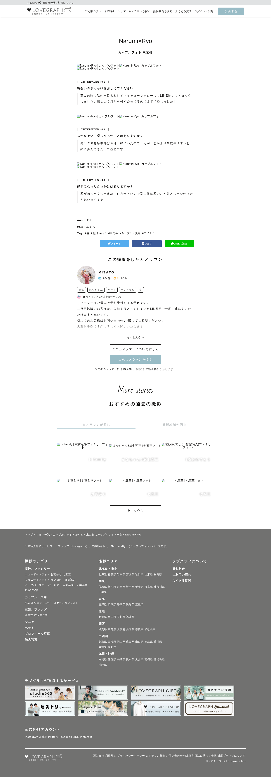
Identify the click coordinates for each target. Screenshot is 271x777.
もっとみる (135, 510)
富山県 (112, 616)
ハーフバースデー (36, 585)
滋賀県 (103, 629)
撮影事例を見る (163, 11)
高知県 (112, 647)
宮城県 (130, 574)
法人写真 (31, 639)
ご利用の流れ (93, 11)
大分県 (139, 659)
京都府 (112, 629)
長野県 (103, 604)
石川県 (121, 616)
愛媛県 (103, 647)
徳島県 (149, 641)
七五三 (67, 574)
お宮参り (56, 574)
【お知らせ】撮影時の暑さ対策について (50, 2)
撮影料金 (178, 568)
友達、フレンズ (36, 609)
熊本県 (130, 659)
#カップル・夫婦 (130, 233)
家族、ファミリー (37, 568)
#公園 (103, 233)
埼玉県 (130, 586)
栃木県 (112, 586)
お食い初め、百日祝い (62, 579)
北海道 (103, 574)
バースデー (55, 585)
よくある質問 (183, 11)
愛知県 (130, 604)
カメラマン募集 (155, 755)
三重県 (139, 604)
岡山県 (121, 641)
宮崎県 (149, 659)
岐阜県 (112, 604)
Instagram (31, 736)
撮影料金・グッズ (115, 11)
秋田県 (139, 574)
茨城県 (103, 586)
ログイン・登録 (204, 11)
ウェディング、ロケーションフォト (56, 602)
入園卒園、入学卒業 (75, 585)
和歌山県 (150, 629)
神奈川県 (159, 586)
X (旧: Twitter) (48, 736)
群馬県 (121, 586)
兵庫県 (130, 629)
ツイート (116, 243)
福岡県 (103, 659)
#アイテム (148, 233)
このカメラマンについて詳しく (135, 349)
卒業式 (29, 615)
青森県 (112, 574)
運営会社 (98, 755)
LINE (76, 736)
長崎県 (121, 659)
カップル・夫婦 (36, 597)
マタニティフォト (36, 579)
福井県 (130, 616)
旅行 (46, 615)
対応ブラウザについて (231, 755)
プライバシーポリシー (131, 755)
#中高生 (113, 233)
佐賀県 (112, 659)
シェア (148, 243)
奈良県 (139, 629)
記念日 (29, 602)
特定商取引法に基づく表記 (200, 755)
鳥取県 (103, 641)
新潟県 (103, 616)
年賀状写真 (32, 590)
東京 (89, 219)
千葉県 (139, 586)
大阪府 (121, 629)
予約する (231, 11)
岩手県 (121, 574)
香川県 (158, 641)
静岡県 (121, 604)
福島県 (158, 574)
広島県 (130, 641)
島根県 (112, 641)
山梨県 (103, 592)
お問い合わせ (174, 755)
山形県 (149, 574)
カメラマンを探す (139, 11)
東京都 (149, 586)
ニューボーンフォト (37, 574)
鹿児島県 (159, 659)
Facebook (65, 736)
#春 (87, 233)
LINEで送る (180, 243)
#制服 (94, 233)
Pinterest (86, 736)
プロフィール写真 (37, 633)
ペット (29, 627)
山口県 (139, 641)
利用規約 (110, 755)
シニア (29, 621)
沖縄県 (103, 664)
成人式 (38, 615)
